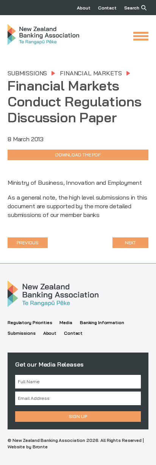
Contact (107, 8)
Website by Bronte (28, 446)
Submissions (27, 73)
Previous (28, 242)
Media (65, 322)
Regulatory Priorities (30, 322)
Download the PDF (78, 155)
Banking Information (102, 322)
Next (130, 242)
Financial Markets (91, 73)
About (83, 8)
